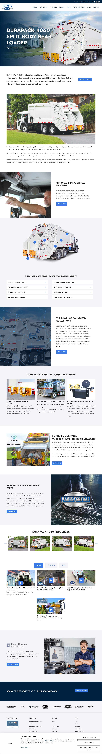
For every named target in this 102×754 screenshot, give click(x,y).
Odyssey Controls (33, 731)
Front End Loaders (34, 724)
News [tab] (63, 565)
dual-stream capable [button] (16, 297)
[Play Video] (20, 583)
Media (89, 7)
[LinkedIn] (94, 1)
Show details (24, 747)
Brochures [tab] (51, 565)
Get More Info (13, 664)
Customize (88, 742)
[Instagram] (99, 1)
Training (54, 729)
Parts (69, 7)
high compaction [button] (60, 292)
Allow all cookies (89, 737)
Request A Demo (85, 79)
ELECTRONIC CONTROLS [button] (62, 287)
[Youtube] (96, 1)
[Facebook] (92, 1)
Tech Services (55, 726)
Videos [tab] (39, 565)
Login (88, 1)
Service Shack (55, 724)
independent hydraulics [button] (63, 297)
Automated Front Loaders (35, 721)
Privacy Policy (49, 741)
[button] (5, 543)
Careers (76, 1)
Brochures (77, 726)
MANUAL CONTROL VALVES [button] (17, 282)
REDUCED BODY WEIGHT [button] (16, 292)
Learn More (61, 204)
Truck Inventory (79, 7)
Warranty (54, 731)
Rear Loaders (32, 729)
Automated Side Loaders (35, 726)
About (76, 721)
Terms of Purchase (79, 731)
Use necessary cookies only (89, 748)
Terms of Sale (78, 729)
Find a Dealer (83, 1)
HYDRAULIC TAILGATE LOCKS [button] (18, 287)
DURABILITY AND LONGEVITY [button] (64, 282)
